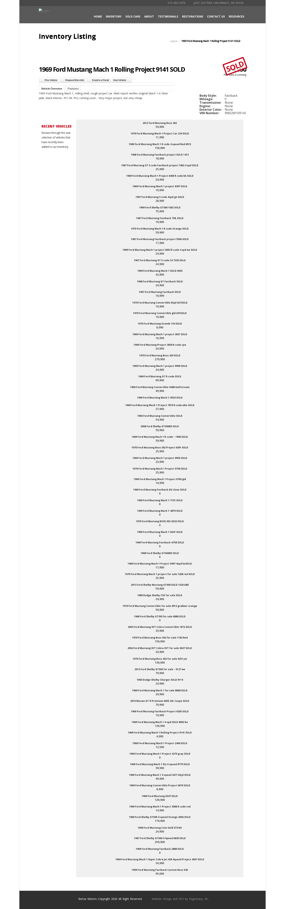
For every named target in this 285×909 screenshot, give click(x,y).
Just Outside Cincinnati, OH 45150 (218, 3)
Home (173, 41)
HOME (98, 16)
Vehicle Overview (51, 88)
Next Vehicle (119, 80)
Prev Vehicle (51, 80)
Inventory (114, 16)
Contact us (216, 16)
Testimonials (168, 16)
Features (73, 88)
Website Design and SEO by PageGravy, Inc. (180, 899)
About (149, 16)
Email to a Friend (100, 80)
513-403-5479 (176, 3)
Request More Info (74, 80)
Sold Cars (132, 16)
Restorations (192, 16)
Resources (236, 16)
